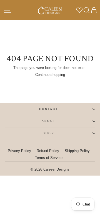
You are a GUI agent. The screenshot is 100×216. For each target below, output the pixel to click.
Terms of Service (48, 158)
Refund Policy (48, 151)
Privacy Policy (19, 151)
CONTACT (48, 108)
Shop (48, 133)
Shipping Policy (77, 151)
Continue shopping (50, 75)
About (49, 120)
